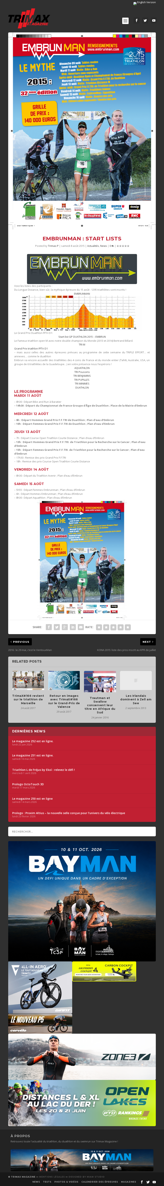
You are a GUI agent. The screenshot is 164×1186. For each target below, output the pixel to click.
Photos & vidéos (66, 1182)
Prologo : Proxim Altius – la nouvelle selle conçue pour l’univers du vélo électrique (68, 813)
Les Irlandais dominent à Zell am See (135, 699)
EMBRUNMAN (82, 293)
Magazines (128, 1182)
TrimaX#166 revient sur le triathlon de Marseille (28, 699)
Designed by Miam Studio (87, 1177)
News (103, 246)
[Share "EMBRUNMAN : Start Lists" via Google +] (65, 627)
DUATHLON (82, 387)
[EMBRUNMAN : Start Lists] (82, 130)
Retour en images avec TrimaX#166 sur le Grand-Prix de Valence (64, 701)
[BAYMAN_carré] (82, 959)
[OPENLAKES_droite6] (82, 1124)
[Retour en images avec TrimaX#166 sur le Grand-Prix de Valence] (64, 680)
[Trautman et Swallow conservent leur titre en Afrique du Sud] (100, 681)
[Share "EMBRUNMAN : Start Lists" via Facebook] (49, 627)
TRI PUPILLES (82, 380)
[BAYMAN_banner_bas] (82, 1170)
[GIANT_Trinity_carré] (40, 1011)
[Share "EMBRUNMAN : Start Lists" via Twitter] (57, 627)
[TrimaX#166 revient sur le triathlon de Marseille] (28, 680)
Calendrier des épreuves (99, 1182)
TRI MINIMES (82, 383)
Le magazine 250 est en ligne (32, 798)
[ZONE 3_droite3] (82, 1078)
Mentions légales (52, 1177)
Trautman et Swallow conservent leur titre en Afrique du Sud (100, 705)
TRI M (82, 344)
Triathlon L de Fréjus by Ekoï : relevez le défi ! (43, 770)
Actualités (93, 246)
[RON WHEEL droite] (104, 979)
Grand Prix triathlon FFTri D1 (31, 348)
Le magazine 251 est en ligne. (32, 755)
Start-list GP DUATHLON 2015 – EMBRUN (82, 336)
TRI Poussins (82, 372)
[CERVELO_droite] (40, 1031)
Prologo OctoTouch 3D (28, 784)
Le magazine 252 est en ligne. (32, 741)
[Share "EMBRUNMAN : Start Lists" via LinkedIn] (73, 627)
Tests (47, 1182)
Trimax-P (53, 246)
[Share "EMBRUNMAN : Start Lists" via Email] (81, 627)
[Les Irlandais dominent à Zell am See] (136, 680)
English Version (146, 2)
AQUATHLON (82, 368)
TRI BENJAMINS (82, 376)
